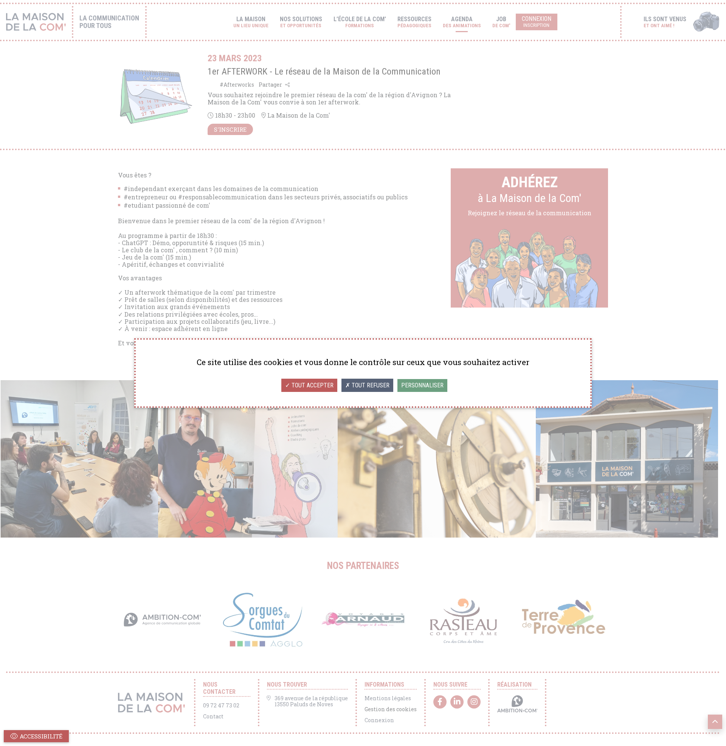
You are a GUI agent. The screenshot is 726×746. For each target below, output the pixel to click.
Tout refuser (369, 385)
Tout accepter (312, 385)
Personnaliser (422, 385)
